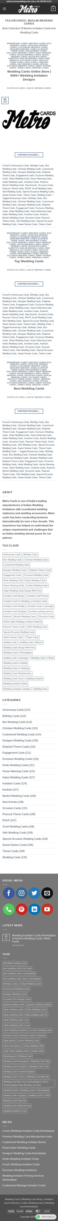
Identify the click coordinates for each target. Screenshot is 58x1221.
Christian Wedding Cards (29, 169)
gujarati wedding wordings (39, 1004)
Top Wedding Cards (29, 261)
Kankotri (13, 58)
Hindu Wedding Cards (19, 178)
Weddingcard (9, 1056)
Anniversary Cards (17, 43)
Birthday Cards (37, 43)
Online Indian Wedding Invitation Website (22, 622)
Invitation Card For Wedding (16, 601)
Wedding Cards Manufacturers (17, 673)
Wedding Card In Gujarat (14, 1066)
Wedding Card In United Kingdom (18, 1071)
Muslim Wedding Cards (32, 58)
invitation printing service (40, 611)
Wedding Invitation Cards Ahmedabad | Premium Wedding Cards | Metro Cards (33, 938)
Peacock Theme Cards (13, 188)
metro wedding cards (33, 1046)
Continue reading (29, 155)
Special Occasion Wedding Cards (27, 65)
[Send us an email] (47, 893)
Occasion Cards (29, 60)
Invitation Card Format (37, 596)
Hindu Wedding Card (12, 580)
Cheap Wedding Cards (30, 984)
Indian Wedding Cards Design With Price (22, 591)
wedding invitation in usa (14, 1111)
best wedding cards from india (17, 968)
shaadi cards (37, 1051)
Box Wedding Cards (18, 455)
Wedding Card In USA (13, 1077)
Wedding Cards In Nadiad (15, 663)
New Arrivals (31, 185)
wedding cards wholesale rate (17, 1106)
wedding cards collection (31, 642)
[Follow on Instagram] (22, 893)
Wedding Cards (40, 68)
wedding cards (10, 642)
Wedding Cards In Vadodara (16, 668)
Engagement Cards (36, 51)
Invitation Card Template (14, 611)
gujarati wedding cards (13, 1004)
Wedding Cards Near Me (14, 1100)
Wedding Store (40, 689)
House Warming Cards (29, 55)
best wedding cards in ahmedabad (19, 973)
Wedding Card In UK (38, 1066)
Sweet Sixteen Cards (12, 195)
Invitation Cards (38, 57)
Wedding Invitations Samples (17, 689)
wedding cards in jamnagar (15, 658)
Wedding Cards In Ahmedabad (17, 652)
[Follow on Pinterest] (22, 909)
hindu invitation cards (13, 1009)
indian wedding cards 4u (36, 1015)
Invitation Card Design (13, 596)
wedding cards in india (39, 1095)
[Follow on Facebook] (9, 893)
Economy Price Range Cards (16, 999)
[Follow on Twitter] (34, 893)
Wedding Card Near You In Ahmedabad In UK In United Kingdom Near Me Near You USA (25, 1083)
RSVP (27, 62)
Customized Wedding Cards (32, 47)
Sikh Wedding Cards (28, 64)
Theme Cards (24, 68)
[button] (4, 9)
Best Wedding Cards (29, 388)
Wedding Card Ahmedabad (15, 1061)
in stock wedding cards (40, 1030)
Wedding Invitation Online (15, 684)
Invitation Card (10, 1035)
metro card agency (12, 1046)
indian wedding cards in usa (16, 1025)
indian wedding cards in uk (15, 1020)
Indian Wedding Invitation (15, 1030)
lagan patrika (9, 1040)
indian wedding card (12, 1015)
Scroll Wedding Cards (42, 188)
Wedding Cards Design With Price (19, 647)
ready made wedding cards (15, 1051)
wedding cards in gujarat (14, 1095)
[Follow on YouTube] (47, 909)
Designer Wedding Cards (23, 49)
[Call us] (9, 909)
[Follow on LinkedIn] (34, 909)
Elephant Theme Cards (13, 461)
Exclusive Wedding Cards (20, 53)
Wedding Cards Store (13, 678)
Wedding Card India (40, 1061)
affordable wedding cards (15, 963)
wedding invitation (34, 678)
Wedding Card (25, 1056)
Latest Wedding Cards (28, 1040)
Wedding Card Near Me (37, 1077)
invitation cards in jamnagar (40, 606)
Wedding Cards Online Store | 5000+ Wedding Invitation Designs (29, 75)
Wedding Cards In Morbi (42, 658)
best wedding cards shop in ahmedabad (21, 979)
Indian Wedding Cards (12, 182)
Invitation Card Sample (14, 606)
